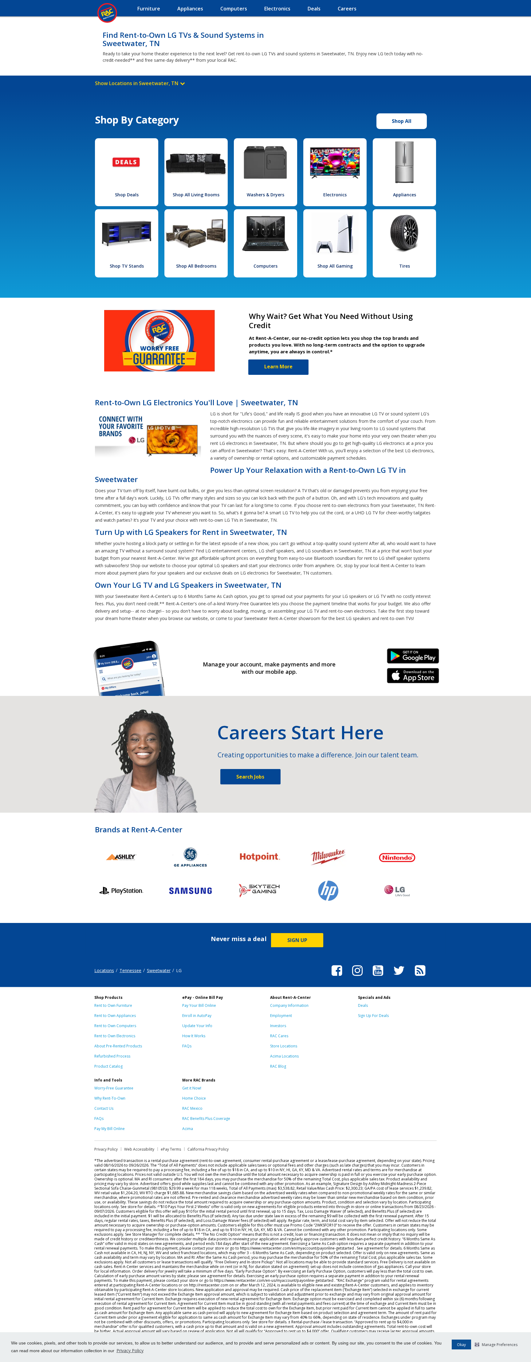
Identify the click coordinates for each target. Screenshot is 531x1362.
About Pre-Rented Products (118, 1046)
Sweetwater (159, 970)
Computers (265, 266)
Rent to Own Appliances (115, 1015)
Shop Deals (127, 195)
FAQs (186, 1046)
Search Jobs (250, 776)
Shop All (401, 121)
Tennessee (130, 970)
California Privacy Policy (208, 1149)
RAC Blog (278, 1066)
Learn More (278, 366)
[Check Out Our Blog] (420, 976)
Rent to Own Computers (115, 1025)
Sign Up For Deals (373, 1015)
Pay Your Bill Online (199, 1005)
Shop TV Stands (127, 266)
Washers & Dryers (265, 195)
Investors (278, 1025)
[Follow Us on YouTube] (378, 976)
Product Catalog (108, 1066)
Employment (281, 1015)
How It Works (193, 1035)
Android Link (413, 658)
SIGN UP (297, 940)
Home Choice (194, 1098)
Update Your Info (197, 1025)
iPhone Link (413, 677)
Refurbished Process (112, 1056)
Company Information (289, 1005)
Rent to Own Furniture (113, 1005)
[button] (496, 1344)
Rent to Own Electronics (114, 1035)
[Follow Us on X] (399, 976)
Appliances (404, 195)
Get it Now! (191, 1088)
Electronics (335, 195)
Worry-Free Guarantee (113, 1088)
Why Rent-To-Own (109, 1098)
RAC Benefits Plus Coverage (206, 1118)
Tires (404, 266)
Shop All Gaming (335, 266)
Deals (363, 1005)
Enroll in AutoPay (196, 1015)
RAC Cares (279, 1035)
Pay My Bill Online (109, 1128)
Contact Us (103, 1108)
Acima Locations (284, 1056)
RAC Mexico (192, 1108)
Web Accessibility (139, 1149)
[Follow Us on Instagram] (357, 976)
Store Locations (283, 1046)
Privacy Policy (130, 1350)
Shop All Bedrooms (196, 266)
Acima (187, 1128)
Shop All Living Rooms (196, 195)
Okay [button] (461, 1344)
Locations (104, 970)
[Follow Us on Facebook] (337, 976)
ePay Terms (171, 1149)
